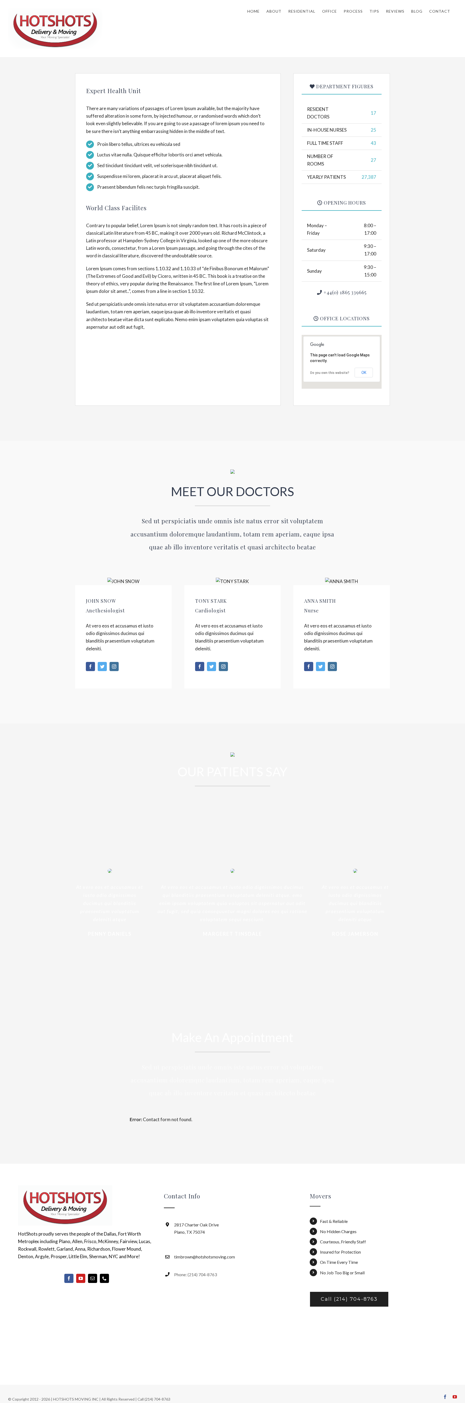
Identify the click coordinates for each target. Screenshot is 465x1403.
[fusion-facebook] (90, 666)
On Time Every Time (339, 1262)
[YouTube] (80, 1278)
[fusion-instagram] (114, 666)
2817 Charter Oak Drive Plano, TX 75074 (196, 1228)
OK (363, 372)
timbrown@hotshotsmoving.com (204, 1256)
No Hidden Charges (338, 1231)
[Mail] (92, 1278)
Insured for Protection (340, 1251)
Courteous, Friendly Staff (343, 1241)
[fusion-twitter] (102, 666)
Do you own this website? (329, 373)
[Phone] (104, 1278)
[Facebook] (68, 1278)
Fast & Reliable (334, 1221)
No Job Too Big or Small (342, 1272)
